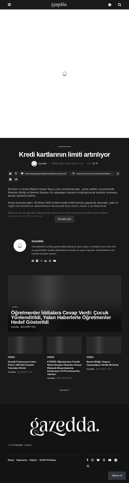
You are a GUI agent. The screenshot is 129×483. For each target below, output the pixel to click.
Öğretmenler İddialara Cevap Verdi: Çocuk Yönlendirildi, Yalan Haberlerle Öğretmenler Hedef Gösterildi (61, 317)
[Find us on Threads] (104, 460)
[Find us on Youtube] (109, 460)
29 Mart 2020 (58, 163)
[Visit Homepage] (59, 5)
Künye (11, 460)
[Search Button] (119, 4)
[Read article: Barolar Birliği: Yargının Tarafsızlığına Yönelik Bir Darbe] (104, 345)
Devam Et (64, 390)
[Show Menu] (9, 4)
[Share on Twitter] (16, 173)
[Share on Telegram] (10, 179)
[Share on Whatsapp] (117, 173)
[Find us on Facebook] (87, 460)
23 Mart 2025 (29, 327)
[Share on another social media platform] (16, 179)
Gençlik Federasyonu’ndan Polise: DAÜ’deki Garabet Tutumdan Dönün (22, 364)
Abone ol (117, 475)
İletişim (33, 460)
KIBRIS (15, 307)
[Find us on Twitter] (88, 466)
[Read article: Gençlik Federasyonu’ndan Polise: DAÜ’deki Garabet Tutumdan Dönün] (25, 345)
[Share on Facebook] (10, 173)
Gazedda (42, 163)
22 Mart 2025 (104, 369)
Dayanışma (22, 460)
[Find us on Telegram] (115, 460)
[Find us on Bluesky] (98, 460)
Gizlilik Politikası (47, 460)
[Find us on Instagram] (92, 460)
